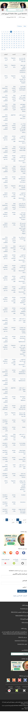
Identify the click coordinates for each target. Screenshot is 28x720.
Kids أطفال (13, 115)
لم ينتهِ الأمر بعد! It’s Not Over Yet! (22, 239)
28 (14, 35)
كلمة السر (24, 580)
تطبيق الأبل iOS (24, 559)
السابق (24, 520)
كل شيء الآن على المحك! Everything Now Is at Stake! (22, 170)
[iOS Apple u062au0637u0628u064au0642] (10, 1)
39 (16, 37)
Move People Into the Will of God (22, 452)
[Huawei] (8, 1)
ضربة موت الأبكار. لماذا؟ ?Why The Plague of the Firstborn (22, 216)
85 (7, 47)
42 (23, 37)
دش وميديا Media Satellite (21, 615)
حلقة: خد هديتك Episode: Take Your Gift (22, 414)
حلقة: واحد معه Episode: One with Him (22, 59)
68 (14, 43)
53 (2, 41)
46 (9, 39)
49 (16, 39)
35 (7, 37)
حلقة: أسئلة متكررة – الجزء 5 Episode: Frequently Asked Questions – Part (22, 350)
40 (18, 37)
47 (11, 39)
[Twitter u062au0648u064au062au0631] (20, 1)
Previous (19, 26)
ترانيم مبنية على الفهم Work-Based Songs (22, 148)
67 (11, 43)
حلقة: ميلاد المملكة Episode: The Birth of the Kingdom (22, 79)
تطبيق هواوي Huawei (5, 559)
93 (2, 49)
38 (14, 37)
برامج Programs (24, 608)
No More (23, 495)
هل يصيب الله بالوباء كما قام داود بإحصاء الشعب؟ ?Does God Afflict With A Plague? (22, 228)
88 (14, 47)
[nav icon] (26, 9)
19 (16, 33)
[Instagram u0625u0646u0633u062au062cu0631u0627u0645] (18, 1)
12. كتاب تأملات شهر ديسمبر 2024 (22, 247)
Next (25, 26)
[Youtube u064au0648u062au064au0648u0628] (24, 1)
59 (16, 41)
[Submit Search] (7, 9)
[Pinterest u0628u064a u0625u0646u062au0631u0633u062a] (14, 1)
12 (23, 31)
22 (23, 33)
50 (18, 39)
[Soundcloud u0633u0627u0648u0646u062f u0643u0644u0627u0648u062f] (22, 1)
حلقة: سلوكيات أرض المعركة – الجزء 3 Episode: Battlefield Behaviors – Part (22, 486)
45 (7, 39)
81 (21, 45)
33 (2, 37)
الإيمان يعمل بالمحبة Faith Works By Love (22, 407)
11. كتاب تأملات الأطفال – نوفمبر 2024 (22, 389)
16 (9, 33)
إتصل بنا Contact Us (22, 644)
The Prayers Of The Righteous (22, 398)
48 (14, 39)
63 (2, 43)
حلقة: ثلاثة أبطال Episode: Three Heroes (22, 187)
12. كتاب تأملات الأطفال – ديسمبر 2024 (22, 116)
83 (2, 47)
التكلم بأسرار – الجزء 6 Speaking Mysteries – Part (22, 301)
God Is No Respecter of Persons (22, 475)
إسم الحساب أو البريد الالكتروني (20, 574)
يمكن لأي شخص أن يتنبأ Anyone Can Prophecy (22, 205)
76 (9, 45)
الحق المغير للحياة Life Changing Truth (17, 4)
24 (4, 35)
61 (21, 41)
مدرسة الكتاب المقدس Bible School (19, 612)
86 (9, 47)
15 (7, 33)
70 (18, 43)
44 (4, 39)
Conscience (22, 502)
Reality (23, 427)
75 (7, 45)
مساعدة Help (25, 622)
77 (11, 45)
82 (23, 45)
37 (11, 37)
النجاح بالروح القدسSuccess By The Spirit (22, 88)
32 (23, 35)
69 (16, 43)
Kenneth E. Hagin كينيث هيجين (5, 421)
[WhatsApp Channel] (16, 1)
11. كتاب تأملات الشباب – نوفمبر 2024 (22, 466)
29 (16, 35)
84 (4, 47)
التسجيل (25, 595)
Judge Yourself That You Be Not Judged (22, 511)
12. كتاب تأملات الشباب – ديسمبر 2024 (22, 320)
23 (2, 35)
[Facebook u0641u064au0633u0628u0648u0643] (26, 1)
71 (21, 43)
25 (7, 35)
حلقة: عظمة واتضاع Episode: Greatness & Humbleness (22, 69)
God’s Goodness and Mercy (22, 459)
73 (2, 45)
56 (9, 41)
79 (16, 45)
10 (18, 31)
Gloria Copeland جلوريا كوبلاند (5, 407)
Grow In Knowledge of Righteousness (22, 371)
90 (18, 47)
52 (23, 39)
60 (18, 41)
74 (4, 45)
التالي (13, 522)
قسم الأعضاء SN (24, 619)
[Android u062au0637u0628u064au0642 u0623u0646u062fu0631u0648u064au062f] (12, 1)
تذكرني (24, 587)
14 (4, 33)
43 (2, 39)
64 (4, 43)
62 (23, 41)
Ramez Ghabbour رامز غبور (5, 137)
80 (18, 45)
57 (11, 41)
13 (2, 33)
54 (4, 41)
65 (7, 43)
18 (14, 33)
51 (21, 39)
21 (21, 33)
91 (21, 47)
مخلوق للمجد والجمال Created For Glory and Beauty (22, 108)
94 (4, 49)
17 (11, 33)
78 (14, 45)
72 (23, 43)
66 (9, 43)
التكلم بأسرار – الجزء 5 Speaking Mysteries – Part (22, 311)
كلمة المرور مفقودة (17, 595)
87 (11, 47)
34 (4, 37)
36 (9, 37)
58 (14, 41)
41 (21, 37)
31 (21, 35)
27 (11, 35)
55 (7, 41)
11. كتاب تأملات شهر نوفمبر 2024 (22, 436)
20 (18, 33)
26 (9, 35)
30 (18, 35)
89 (16, 47)
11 (21, 31)
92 (23, 47)
